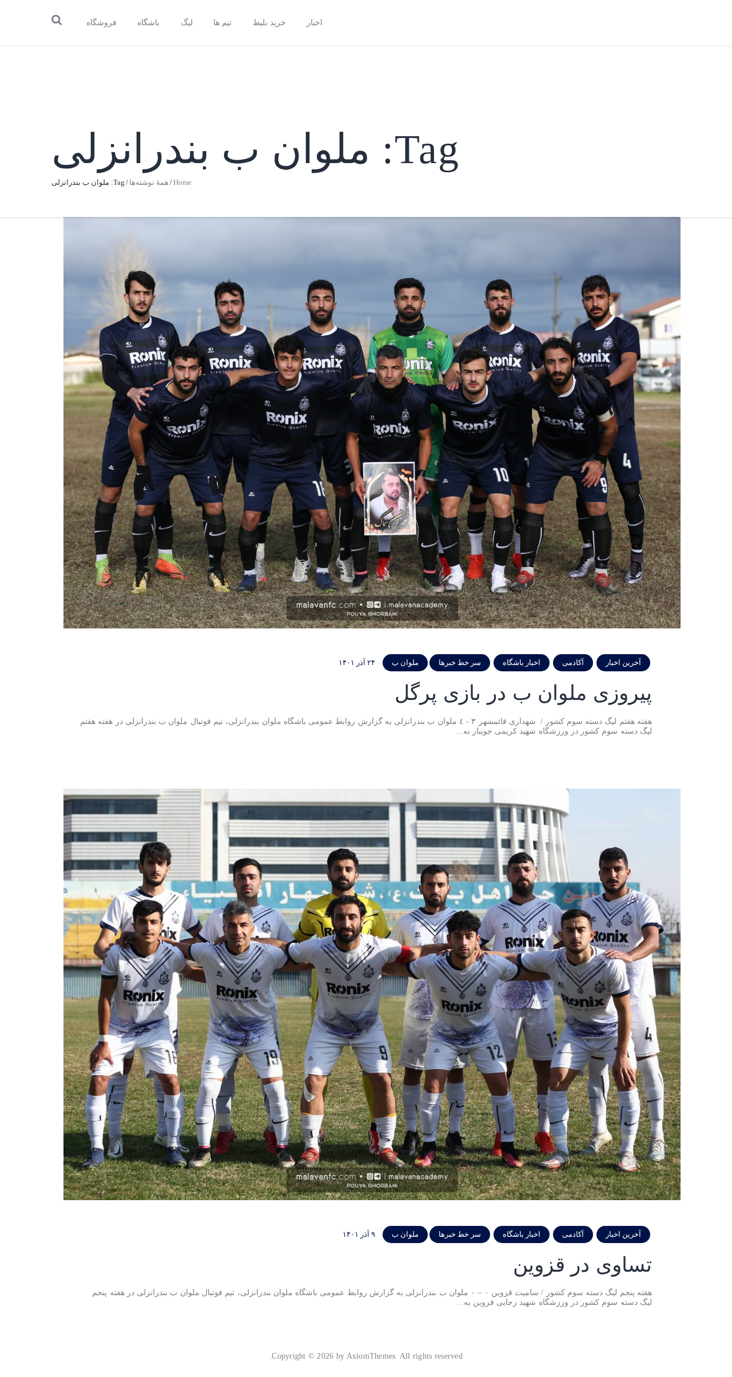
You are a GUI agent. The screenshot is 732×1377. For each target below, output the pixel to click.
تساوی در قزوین (582, 1264)
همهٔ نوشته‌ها (149, 182)
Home (182, 182)
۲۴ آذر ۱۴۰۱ (357, 662)
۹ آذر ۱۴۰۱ (359, 1234)
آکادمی (573, 662)
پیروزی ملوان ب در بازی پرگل (523, 693)
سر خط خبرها (460, 662)
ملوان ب (405, 662)
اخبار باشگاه (521, 662)
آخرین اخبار (623, 662)
